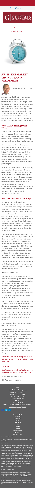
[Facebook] (19, 27)
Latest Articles (17, 430)
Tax (17, 424)
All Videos (17, 432)
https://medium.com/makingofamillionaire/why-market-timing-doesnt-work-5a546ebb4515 (17, 371)
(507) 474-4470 (18, 31)
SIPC (26, 476)
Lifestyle (17, 428)
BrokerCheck (4, 440)
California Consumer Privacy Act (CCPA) (20, 463)
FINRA (22, 476)
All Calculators (17, 434)
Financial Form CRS (8, 436)
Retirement (17, 417)
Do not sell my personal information (12, 466)
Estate (17, 420)
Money (17, 426)
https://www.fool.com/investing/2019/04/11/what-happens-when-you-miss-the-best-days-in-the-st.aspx (17, 358)
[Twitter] (14, 27)
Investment (17, 418)
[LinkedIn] (17, 27)
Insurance (17, 422)
